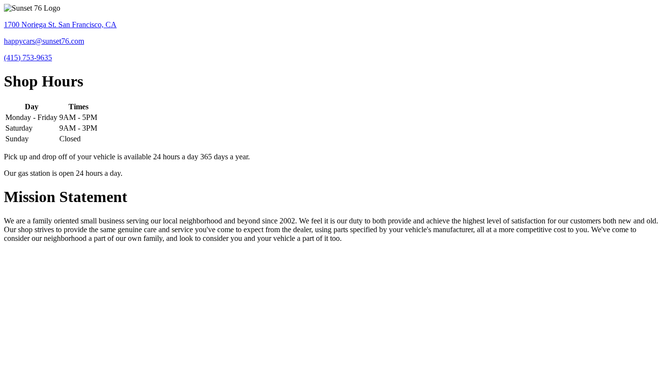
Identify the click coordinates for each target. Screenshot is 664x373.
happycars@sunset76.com (44, 41)
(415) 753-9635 (28, 57)
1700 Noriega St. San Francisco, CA (60, 24)
